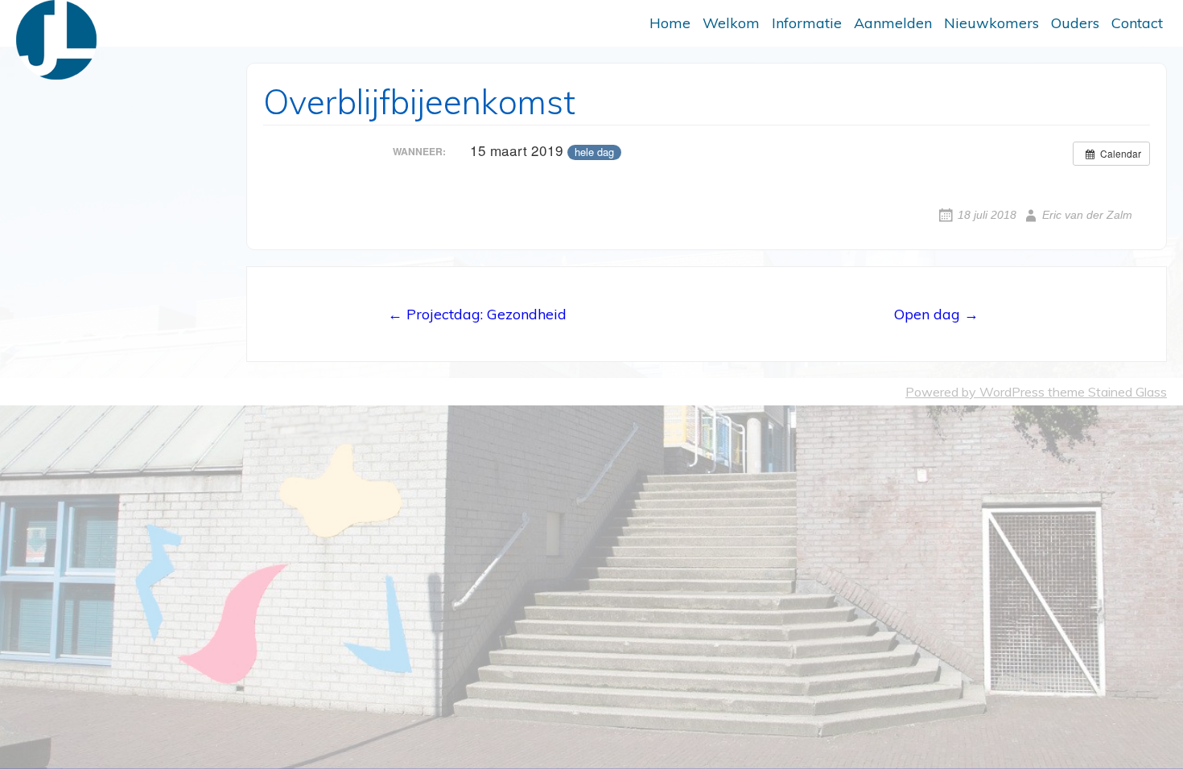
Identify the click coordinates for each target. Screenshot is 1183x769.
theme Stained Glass (1106, 392)
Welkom (731, 23)
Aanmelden (893, 23)
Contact (1137, 23)
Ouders (1075, 23)
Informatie (807, 23)
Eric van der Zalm (1087, 214)
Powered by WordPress (975, 392)
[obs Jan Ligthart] (56, 40)
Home (669, 23)
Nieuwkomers (991, 23)
